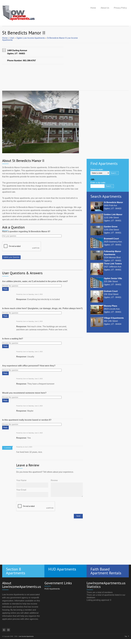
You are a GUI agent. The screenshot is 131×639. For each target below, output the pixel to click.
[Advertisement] (65, 82)
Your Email (21, 490)
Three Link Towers (113, 264)
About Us (105, 8)
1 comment (7, 448)
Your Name (21, 480)
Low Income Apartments (26, 636)
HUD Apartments (52, 589)
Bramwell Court (111, 239)
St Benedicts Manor (113, 202)
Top (126, 636)
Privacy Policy (120, 8)
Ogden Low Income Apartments (30, 38)
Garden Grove (110, 227)
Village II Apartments (114, 318)
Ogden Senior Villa (113, 278)
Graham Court (111, 291)
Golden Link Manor (113, 214)
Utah (12, 38)
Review (54, 480)
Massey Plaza (110, 306)
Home (93, 8)
